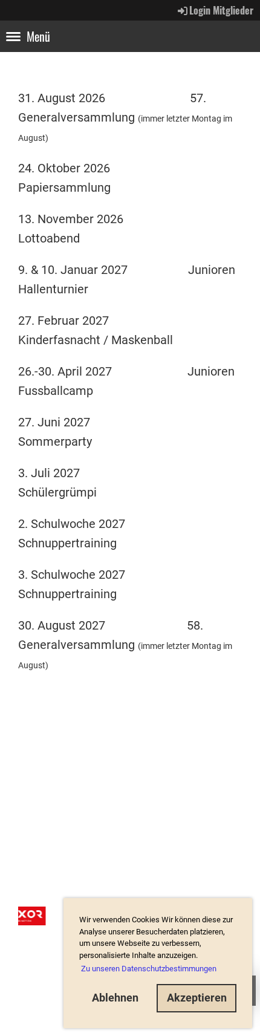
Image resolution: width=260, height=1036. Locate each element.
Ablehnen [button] (115, 997)
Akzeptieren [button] (197, 997)
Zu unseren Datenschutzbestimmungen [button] (148, 968)
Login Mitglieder (221, 10)
